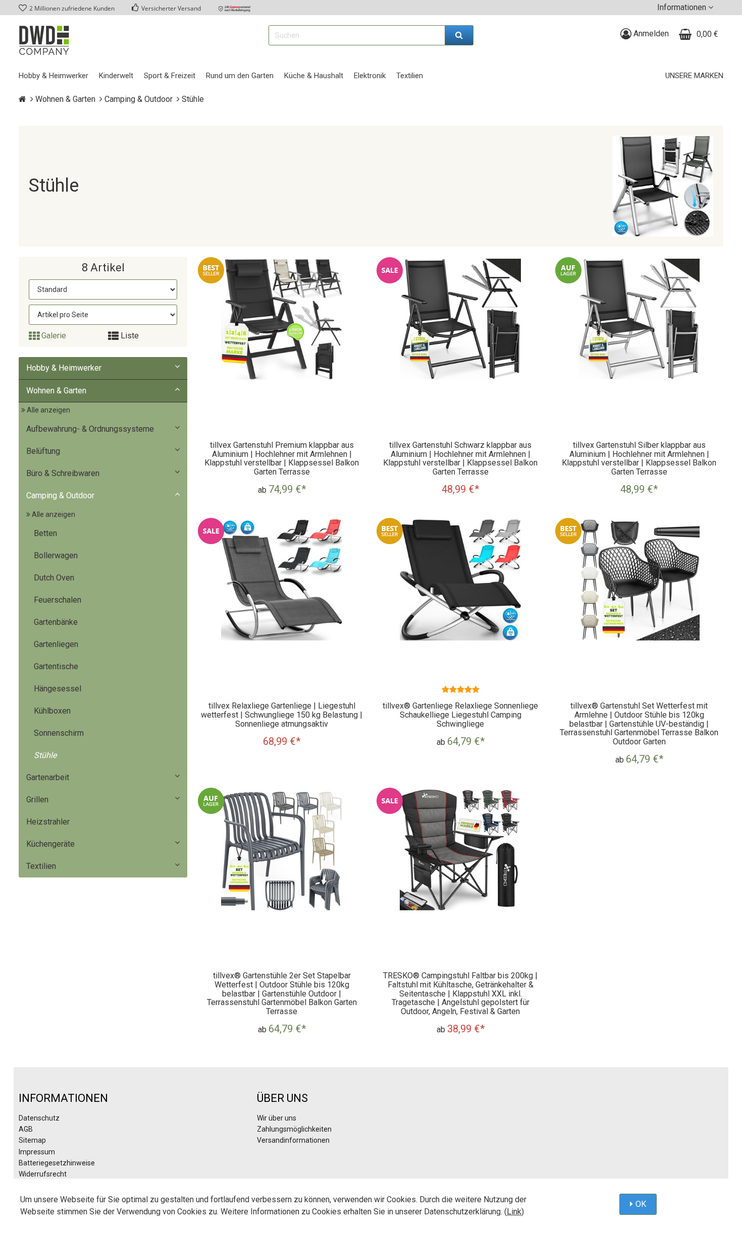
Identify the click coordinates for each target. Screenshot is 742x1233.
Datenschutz (39, 1118)
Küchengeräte (50, 844)
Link (514, 1211)
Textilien (41, 866)
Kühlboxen (52, 711)
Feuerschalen (57, 600)
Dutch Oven (54, 577)
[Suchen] (459, 35)
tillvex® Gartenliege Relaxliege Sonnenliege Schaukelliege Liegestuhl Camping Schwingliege (460, 714)
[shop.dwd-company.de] (44, 40)
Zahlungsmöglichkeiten (294, 1129)
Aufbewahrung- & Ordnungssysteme (90, 429)
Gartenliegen (56, 644)
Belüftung (43, 451)
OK (640, 1204)
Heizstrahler (48, 822)
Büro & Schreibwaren (62, 473)
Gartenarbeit (47, 777)
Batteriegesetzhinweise (57, 1163)
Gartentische (56, 666)
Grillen (37, 799)
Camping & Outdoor (60, 495)
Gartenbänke (56, 622)
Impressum (37, 1152)
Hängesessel (57, 688)
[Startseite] (22, 99)
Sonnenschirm (59, 733)
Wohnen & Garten (56, 390)
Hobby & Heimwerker (63, 368)
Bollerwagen (56, 555)
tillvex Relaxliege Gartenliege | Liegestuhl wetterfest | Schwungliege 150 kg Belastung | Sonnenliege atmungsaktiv (281, 714)
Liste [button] (129, 335)
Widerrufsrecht (43, 1174)
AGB (26, 1129)
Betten (45, 533)
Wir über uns (276, 1118)
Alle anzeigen (47, 410)
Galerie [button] (52, 335)
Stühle (45, 755)
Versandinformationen (293, 1140)
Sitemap (32, 1140)
